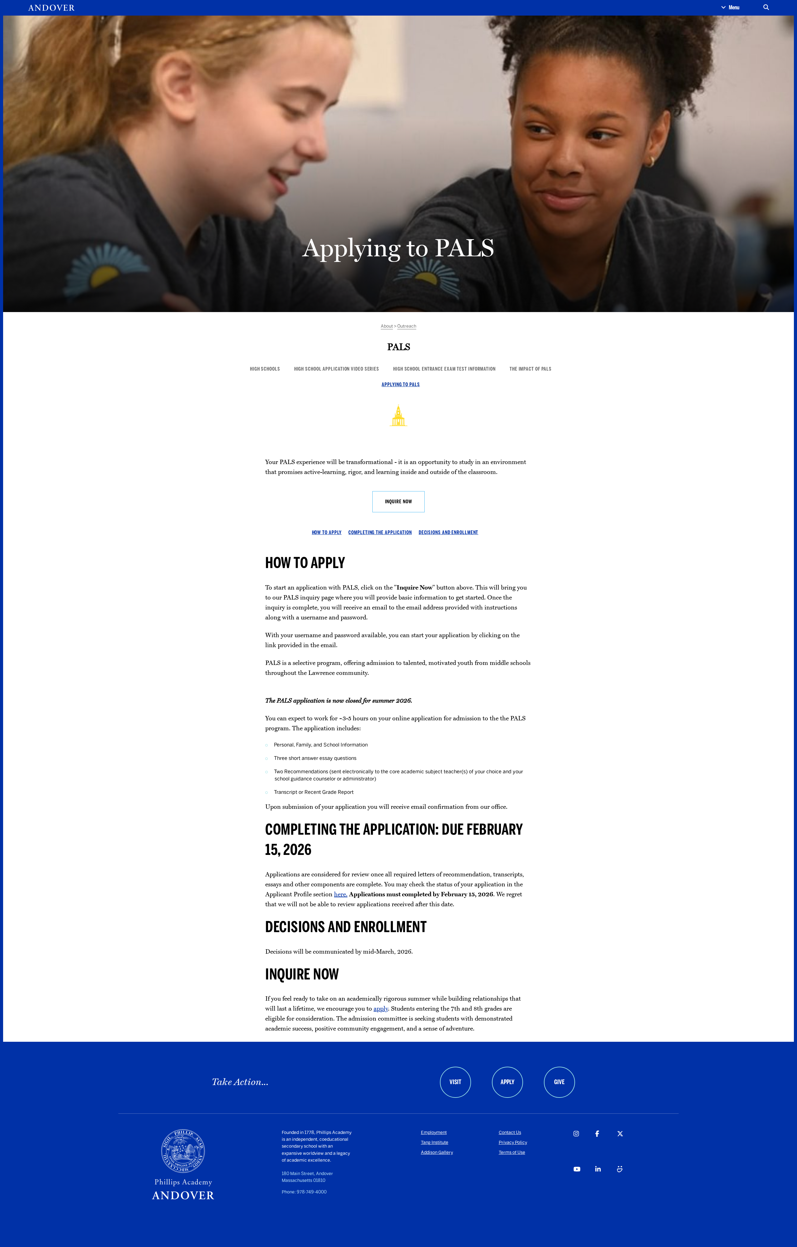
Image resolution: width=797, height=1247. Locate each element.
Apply (507, 1082)
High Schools (265, 369)
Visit (455, 1082)
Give (559, 1082)
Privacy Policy (513, 1142)
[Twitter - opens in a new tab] (628, 1147)
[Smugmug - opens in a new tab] (628, 1182)
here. (340, 894)
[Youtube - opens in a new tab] (584, 1182)
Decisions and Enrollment (449, 532)
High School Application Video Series (336, 369)
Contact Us (510, 1132)
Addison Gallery (437, 1152)
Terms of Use (512, 1152)
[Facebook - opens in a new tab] (606, 1147)
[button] (730, 8)
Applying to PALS (401, 384)
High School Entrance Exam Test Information (444, 369)
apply (381, 1008)
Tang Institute (434, 1142)
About (387, 326)
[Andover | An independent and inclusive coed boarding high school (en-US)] (51, 8)
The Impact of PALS (531, 369)
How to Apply (327, 532)
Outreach (406, 326)
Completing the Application (380, 532)
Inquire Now (398, 502)
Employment (434, 1132)
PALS (398, 346)
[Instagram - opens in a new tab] (584, 1147)
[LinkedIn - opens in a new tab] (606, 1182)
